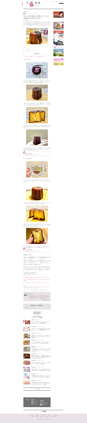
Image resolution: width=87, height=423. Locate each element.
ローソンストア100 (27, 50)
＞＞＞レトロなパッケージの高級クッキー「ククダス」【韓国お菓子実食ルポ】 (33, 56)
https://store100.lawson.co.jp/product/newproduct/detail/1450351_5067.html (33, 251)
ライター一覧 (32, 416)
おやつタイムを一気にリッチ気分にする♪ (30, 52)
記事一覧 (37, 416)
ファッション (36, 401)
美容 (34, 402)
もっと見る (37, 53)
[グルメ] (37, 11)
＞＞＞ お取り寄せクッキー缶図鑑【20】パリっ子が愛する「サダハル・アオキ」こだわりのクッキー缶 (36, 277)
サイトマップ (42, 416)
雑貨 (43, 400)
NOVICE (52, 416)
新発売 (52, 1)
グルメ (27, 307)
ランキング (60, 1)
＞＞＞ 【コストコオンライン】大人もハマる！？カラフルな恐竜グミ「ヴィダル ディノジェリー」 (36, 282)
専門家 (57, 1)
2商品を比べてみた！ (28, 51)
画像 (54, 1)
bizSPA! (56, 416)
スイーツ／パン (32, 307)
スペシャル (44, 404)
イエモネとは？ (61, 3)
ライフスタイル (45, 403)
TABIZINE (47, 416)
